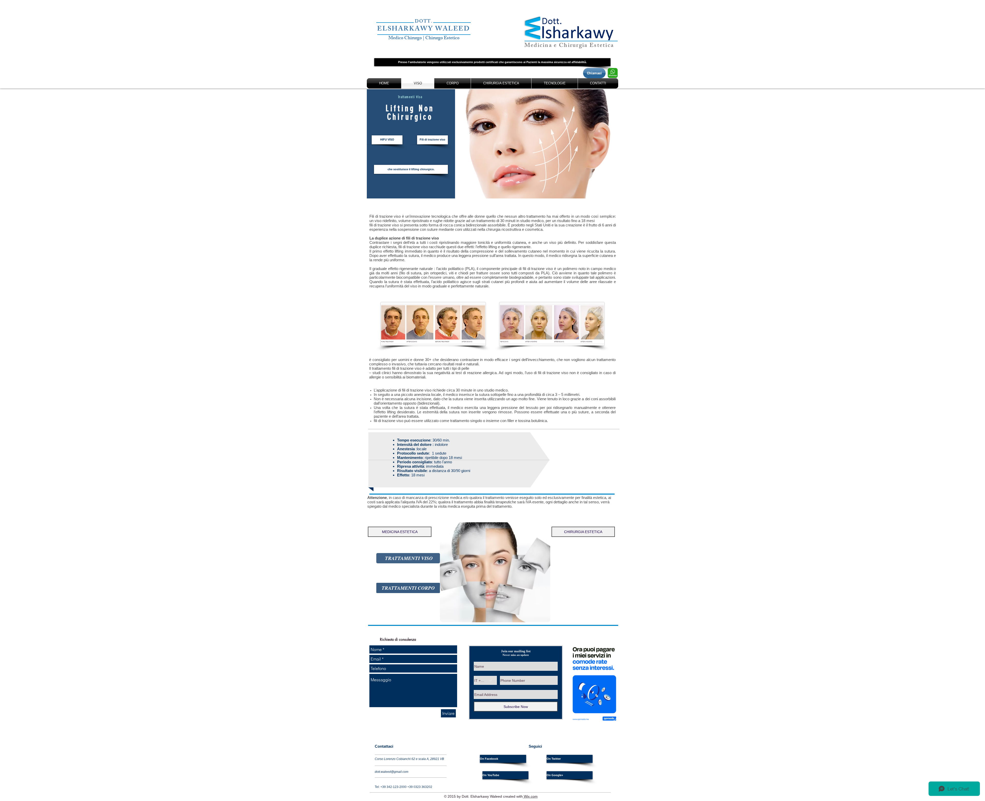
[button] (492, 62)
